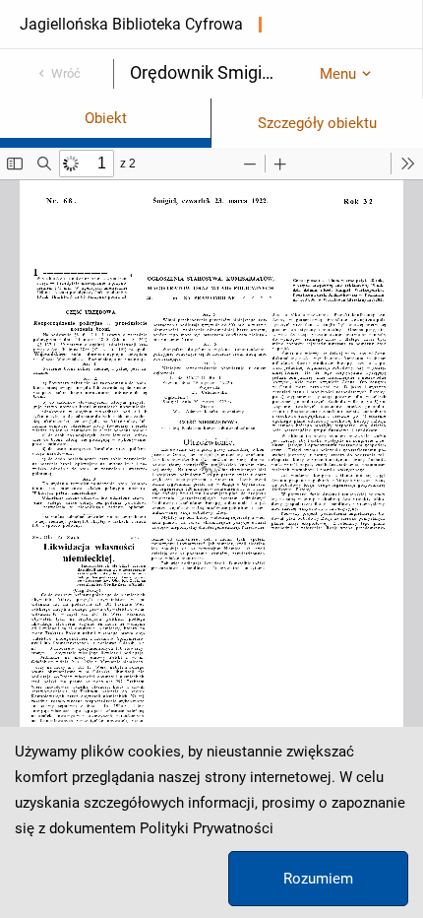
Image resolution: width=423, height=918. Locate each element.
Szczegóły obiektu (317, 123)
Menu (338, 74)
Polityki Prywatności (206, 828)
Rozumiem (318, 878)
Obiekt (106, 118)
